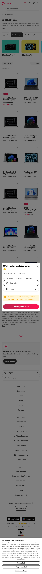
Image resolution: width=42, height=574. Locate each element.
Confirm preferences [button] (21, 307)
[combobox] (21, 283)
